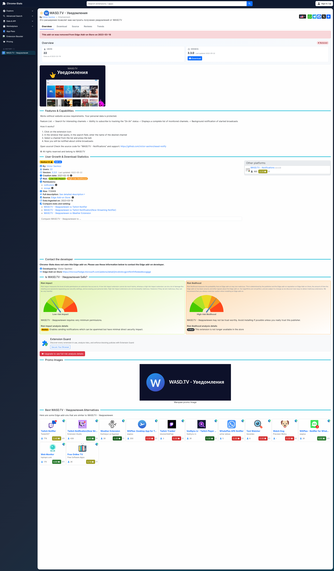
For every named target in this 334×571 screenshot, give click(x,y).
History (10, 49)
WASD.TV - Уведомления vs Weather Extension (67, 213)
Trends (100, 26)
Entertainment (64, 17)
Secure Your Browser (60, 347)
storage (47, 188)
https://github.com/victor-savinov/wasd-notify (143, 146)
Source (75, 26)
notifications (49, 185)
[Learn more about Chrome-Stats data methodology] (72, 197)
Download (62, 26)
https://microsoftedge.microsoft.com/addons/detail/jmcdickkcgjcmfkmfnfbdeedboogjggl (107, 271)
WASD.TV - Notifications (262, 167)
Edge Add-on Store (60, 197)
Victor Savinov (49, 17)
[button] (324, 3)
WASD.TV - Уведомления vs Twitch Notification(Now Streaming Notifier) (80, 210)
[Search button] (250, 3)
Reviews (88, 26)
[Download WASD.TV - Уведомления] (257, 54)
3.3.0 (54, 172)
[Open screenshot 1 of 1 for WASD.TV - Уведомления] (72, 85)
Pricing (10, 41)
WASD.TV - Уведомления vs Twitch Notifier (65, 207)
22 (51, 169)
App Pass (11, 31)
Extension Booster (15, 36)
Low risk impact (57, 178)
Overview (47, 26)
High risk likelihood (77, 178)
